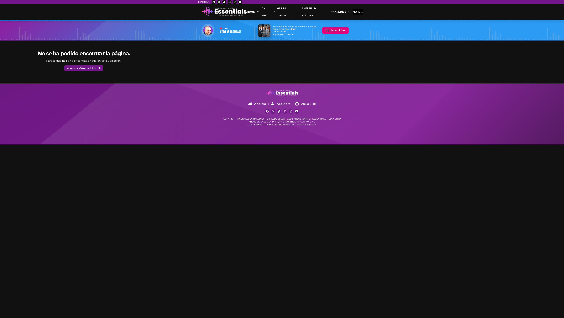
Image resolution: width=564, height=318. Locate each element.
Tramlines (338, 11)
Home (251, 11)
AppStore (283, 104)
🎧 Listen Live (335, 30)
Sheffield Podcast (309, 11)
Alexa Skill (308, 104)
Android (260, 104)
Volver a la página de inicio (81, 68)
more (356, 11)
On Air (263, 11)
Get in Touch (281, 11)
